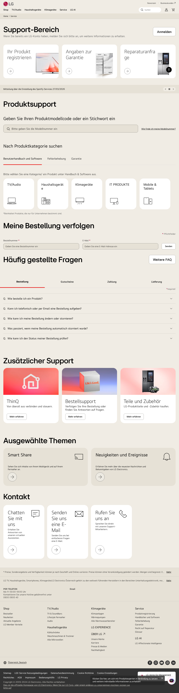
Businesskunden (167, 3)
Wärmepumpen (98, 617)
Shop (5, 9)
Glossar (138, 632)
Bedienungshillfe (46, 677)
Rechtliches (8, 677)
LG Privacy (63, 677)
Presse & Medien (99, 646)
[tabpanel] (89, 315)
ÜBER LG (96, 634)
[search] (8, 129)
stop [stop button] (169, 89)
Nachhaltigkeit (98, 650)
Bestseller (8, 613)
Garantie (139, 624)
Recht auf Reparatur (144, 628)
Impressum (30, 677)
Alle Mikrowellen (55, 639)
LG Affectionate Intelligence (148, 643)
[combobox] (70, 129)
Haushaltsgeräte (33, 9)
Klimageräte (50, 9)
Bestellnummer (15, 240)
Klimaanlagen (97, 613)
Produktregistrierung (145, 613)
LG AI (73, 9)
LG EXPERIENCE (101, 627)
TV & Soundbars (54, 613)
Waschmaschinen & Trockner (60, 636)
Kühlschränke (53, 632)
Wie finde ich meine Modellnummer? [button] (158, 129)
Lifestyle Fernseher (56, 617)
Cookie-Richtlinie (85, 673)
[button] (150, 9)
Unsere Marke (97, 639)
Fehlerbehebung (142, 621)
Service (63, 9)
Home (5, 16)
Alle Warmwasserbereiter (103, 621)
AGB (19, 677)
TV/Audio (16, 9)
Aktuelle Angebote (12, 621)
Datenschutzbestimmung (62, 673)
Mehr (168, 572)
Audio (50, 621)
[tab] (24, 159)
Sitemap (7, 673)
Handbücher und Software (147, 617)
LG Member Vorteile (12, 624)
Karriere (95, 642)
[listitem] (83, 89)
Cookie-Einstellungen (107, 673)
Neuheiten (8, 617)
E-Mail (91, 240)
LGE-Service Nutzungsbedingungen (31, 673)
